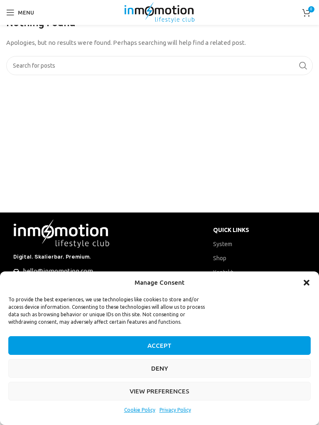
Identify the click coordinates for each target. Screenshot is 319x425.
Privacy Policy (175, 410)
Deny (159, 368)
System (222, 244)
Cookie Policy (139, 410)
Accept (159, 345)
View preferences (159, 391)
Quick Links (231, 230)
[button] (306, 282)
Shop (219, 258)
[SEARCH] (303, 65)
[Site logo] (159, 11)
